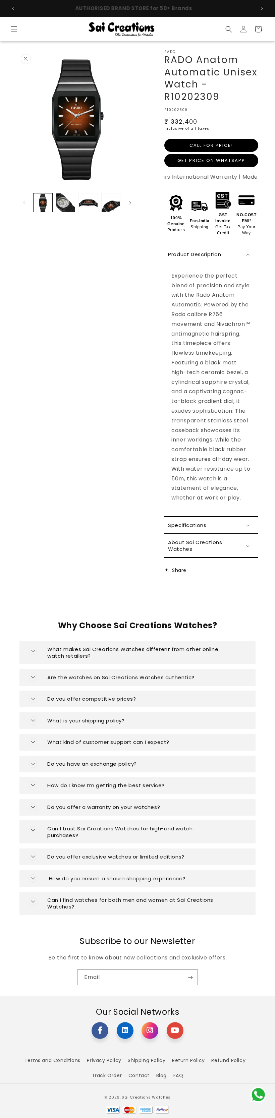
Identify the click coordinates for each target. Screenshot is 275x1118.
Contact (139, 1075)
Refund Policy (228, 1060)
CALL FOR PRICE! (211, 145)
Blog (161, 1075)
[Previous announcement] (13, 8)
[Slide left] (24, 202)
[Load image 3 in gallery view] (88, 203)
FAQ (178, 1075)
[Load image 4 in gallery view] (111, 203)
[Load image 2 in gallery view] (65, 203)
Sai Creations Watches (146, 1097)
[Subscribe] (190, 977)
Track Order (107, 1075)
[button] (14, 29)
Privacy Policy (104, 1060)
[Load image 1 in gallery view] (43, 203)
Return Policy (188, 1060)
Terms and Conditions (52, 1060)
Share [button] (179, 570)
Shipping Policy (146, 1060)
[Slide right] (130, 202)
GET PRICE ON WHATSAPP (211, 160)
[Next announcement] (262, 8)
